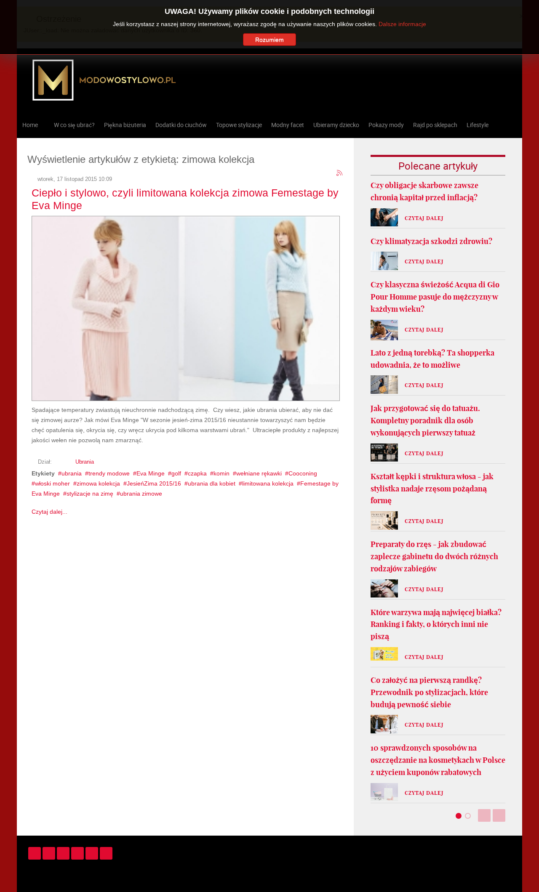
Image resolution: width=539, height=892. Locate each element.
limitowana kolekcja (268, 483)
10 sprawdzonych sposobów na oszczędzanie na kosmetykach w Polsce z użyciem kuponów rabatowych (438, 760)
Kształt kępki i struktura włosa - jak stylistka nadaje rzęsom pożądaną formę (432, 489)
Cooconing (302, 473)
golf (176, 473)
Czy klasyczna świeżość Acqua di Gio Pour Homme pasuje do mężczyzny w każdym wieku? (435, 297)
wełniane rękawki (259, 473)
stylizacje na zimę (90, 493)
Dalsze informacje (402, 24)
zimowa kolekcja (98, 483)
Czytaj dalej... (49, 511)
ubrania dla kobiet (211, 483)
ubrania (71, 473)
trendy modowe (109, 473)
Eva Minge (150, 473)
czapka (197, 473)
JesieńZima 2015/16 (154, 483)
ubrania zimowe (141, 493)
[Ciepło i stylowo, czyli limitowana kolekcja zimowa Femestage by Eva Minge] (186, 307)
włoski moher (52, 483)
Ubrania (84, 462)
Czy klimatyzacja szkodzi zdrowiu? (431, 241)
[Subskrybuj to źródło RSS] (339, 173)
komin (221, 473)
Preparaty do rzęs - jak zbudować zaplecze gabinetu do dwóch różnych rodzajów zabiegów (434, 556)
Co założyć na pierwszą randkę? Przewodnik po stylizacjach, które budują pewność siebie (429, 692)
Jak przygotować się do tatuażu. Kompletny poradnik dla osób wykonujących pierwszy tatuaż (425, 421)
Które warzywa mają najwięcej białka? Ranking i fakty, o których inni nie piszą (436, 625)
